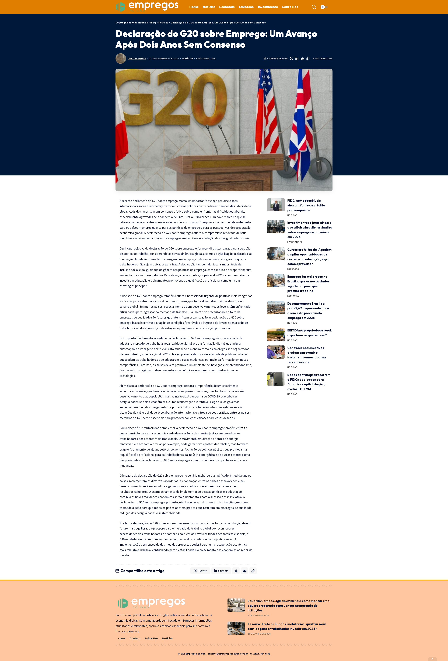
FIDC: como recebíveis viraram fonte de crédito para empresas (306, 205)
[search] (314, 7)
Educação (293, 269)
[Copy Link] (307, 58)
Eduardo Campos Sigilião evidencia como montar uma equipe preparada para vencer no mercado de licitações (289, 605)
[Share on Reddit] (302, 58)
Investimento (295, 242)
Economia (293, 296)
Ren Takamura (137, 58)
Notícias (187, 58)
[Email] (244, 570)
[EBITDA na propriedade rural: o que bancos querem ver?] (276, 334)
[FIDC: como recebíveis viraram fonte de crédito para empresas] (276, 204)
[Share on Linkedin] (296, 58)
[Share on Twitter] (291, 58)
